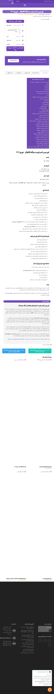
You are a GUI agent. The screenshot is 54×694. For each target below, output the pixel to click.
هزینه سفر (46, 88)
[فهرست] (25, 5)
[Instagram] (34, 1)
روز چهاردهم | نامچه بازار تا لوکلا (42, 139)
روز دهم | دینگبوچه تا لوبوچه (43, 132)
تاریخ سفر (46, 86)
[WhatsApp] (36, 1)
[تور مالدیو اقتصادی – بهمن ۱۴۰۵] (14, 360)
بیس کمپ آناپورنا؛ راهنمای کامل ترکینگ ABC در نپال (27, 640)
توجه (47, 95)
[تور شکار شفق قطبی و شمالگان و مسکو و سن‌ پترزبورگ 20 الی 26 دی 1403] (14, 471)
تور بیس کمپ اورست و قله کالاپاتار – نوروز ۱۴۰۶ (39, 82)
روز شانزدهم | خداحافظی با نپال (42, 143)
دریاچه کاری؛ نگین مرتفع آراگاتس (27, 653)
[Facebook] (41, 1)
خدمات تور (46, 89)
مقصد (47, 84)
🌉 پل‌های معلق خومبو (44, 108)
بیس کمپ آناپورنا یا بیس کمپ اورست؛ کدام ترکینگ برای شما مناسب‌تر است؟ (28, 636)
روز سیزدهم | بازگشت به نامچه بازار (41, 137)
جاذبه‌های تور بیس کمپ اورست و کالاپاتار (40, 97)
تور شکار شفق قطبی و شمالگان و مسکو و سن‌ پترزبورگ (16, 579)
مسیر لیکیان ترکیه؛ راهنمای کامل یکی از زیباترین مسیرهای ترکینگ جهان (27, 632)
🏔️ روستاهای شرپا (44, 110)
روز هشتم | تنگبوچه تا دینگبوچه (42, 128)
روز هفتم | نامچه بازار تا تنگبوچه (42, 126)
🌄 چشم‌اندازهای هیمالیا (43, 112)
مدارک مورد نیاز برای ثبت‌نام (43, 93)
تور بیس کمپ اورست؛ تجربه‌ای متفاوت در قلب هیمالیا (38, 147)
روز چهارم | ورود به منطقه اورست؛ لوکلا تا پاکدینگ (38, 121)
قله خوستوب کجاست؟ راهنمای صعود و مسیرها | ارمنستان (28, 643)
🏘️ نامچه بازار (45, 104)
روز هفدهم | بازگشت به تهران (42, 145)
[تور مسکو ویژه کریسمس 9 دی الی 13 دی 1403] (40, 471)
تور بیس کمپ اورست (37, 16)
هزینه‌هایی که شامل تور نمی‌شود (42, 91)
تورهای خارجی (42, 14)
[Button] (28, 5)
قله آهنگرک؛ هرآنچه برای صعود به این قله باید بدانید (27, 627)
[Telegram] (39, 1)
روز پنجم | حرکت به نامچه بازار (42, 123)
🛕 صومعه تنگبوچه (44, 106)
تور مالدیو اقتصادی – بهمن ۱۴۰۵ (20, 466)
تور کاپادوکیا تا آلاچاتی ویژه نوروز (45, 467)
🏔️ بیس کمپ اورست (44, 99)
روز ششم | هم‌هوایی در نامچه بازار (42, 124)
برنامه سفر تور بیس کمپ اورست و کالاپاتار (40, 113)
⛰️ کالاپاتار (46, 100)
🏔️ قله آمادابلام (45, 102)
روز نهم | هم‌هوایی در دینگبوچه (42, 130)
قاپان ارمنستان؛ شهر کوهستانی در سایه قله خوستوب (27, 646)
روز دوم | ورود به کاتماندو (43, 117)
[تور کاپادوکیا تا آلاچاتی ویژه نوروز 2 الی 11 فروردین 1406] (40, 360)
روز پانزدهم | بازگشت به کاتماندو (42, 141)
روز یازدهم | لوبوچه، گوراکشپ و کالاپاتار (40, 134)
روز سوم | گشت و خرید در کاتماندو (41, 119)
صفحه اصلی (47, 14)
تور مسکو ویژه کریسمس (47, 579)
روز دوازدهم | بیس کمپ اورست (42, 136)
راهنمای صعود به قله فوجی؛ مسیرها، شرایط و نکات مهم (28, 650)
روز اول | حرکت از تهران (43, 115)
